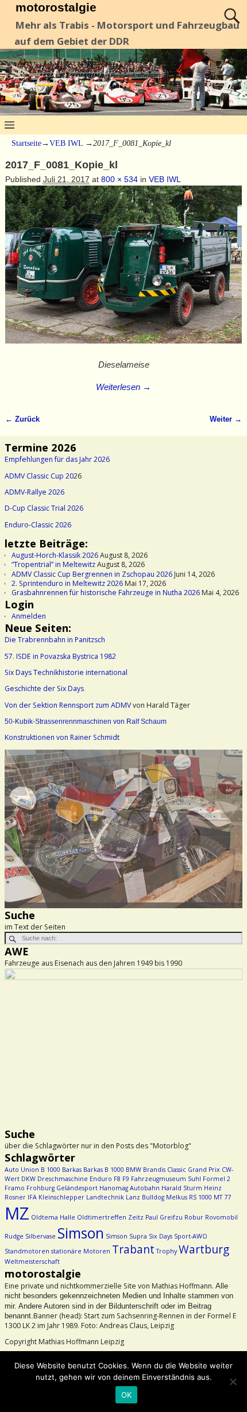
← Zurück (22, 419)
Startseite (26, 143)
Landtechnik (105, 1197)
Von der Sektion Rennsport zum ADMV (68, 705)
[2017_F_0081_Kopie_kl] (123, 271)
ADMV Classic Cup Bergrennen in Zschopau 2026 (91, 574)
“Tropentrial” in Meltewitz (53, 564)
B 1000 (50, 1170)
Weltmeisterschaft (32, 1261)
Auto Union (22, 1170)
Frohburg (40, 1188)
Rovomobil (221, 1217)
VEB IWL (66, 143)
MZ (17, 1213)
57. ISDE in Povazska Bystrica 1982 (60, 656)
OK (126, 1394)
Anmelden (28, 616)
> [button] (228, 826)
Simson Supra (126, 1236)
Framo (15, 1188)
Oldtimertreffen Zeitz (110, 1217)
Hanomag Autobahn (129, 1188)
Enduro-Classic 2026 (38, 525)
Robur (193, 1217)
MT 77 (222, 1197)
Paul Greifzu (164, 1217)
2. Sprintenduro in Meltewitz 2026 (67, 583)
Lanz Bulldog (145, 1197)
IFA (32, 1197)
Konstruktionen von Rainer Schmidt (62, 737)
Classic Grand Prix (193, 1170)
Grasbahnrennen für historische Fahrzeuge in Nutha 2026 (105, 592)
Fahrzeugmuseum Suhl (166, 1179)
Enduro (101, 1179)
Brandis (154, 1170)
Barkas (72, 1170)
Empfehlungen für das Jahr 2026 (57, 459)
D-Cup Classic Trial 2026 (44, 508)
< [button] (19, 826)
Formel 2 (216, 1179)
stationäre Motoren (80, 1251)
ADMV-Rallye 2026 (34, 492)
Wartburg (204, 1249)
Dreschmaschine (62, 1179)
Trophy (166, 1251)
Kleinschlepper (61, 1197)
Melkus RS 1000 (189, 1197)
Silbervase (40, 1236)
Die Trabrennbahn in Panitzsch (55, 640)
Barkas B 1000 (103, 1170)
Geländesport (77, 1188)
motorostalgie (56, 7)
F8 (117, 1179)
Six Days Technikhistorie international (66, 672)
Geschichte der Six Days (44, 688)
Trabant (133, 1249)
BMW (133, 1170)
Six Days (160, 1236)
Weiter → (226, 419)
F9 (125, 1179)
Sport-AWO (190, 1236)
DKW (28, 1179)
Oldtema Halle (53, 1217)
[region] (123, 829)
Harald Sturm (181, 1188)
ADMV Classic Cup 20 (39, 476)
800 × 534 (119, 179)
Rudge (14, 1236)
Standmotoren (27, 1251)
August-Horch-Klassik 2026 (54, 555)
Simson (80, 1233)
